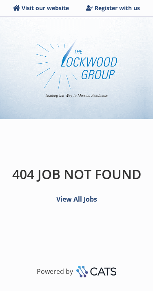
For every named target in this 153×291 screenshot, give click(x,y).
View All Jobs (76, 199)
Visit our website (45, 8)
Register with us (117, 8)
